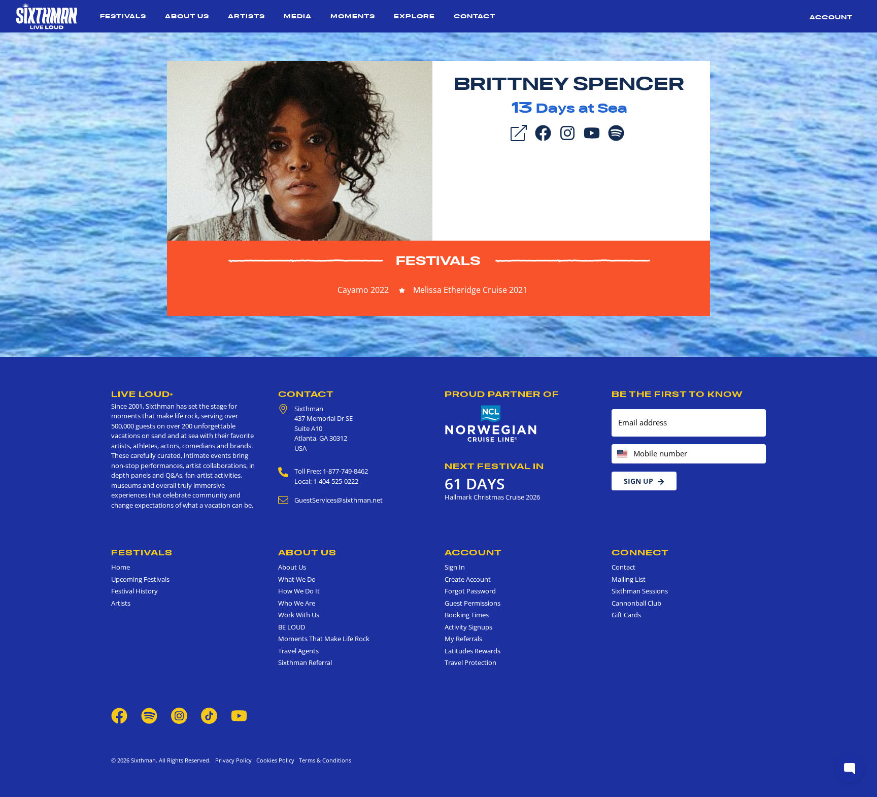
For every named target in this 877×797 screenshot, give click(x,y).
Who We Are (296, 603)
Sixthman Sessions (640, 590)
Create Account (468, 579)
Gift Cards (626, 614)
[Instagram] (567, 132)
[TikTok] (210, 714)
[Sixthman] (46, 16)
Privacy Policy (233, 760)
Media (298, 16)
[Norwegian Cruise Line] (491, 424)
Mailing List (629, 579)
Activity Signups (468, 627)
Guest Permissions (472, 603)
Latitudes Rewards (472, 650)
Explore (414, 16)
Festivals (123, 16)
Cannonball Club (636, 603)
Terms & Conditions (323, 760)
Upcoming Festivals (140, 579)
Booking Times (467, 614)
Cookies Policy (273, 760)
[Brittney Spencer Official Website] (299, 149)
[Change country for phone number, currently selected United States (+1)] (621, 454)
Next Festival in (494, 466)
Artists (246, 16)
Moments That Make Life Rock (323, 638)
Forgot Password (470, 590)
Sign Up (638, 481)
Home (120, 567)
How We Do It (299, 590)
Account (831, 17)
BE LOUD (291, 627)
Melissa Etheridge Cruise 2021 (470, 289)
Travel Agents (298, 650)
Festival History (134, 590)
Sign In (455, 567)
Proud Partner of (502, 394)
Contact (474, 16)
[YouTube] (592, 132)
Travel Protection (470, 662)
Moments (352, 16)
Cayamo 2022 (363, 289)
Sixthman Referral (305, 662)
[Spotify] (616, 132)
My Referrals (463, 638)
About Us (187, 16)
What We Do (297, 579)
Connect (640, 552)
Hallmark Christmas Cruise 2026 (492, 497)
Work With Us (298, 614)
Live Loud (142, 394)
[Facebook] (543, 132)
